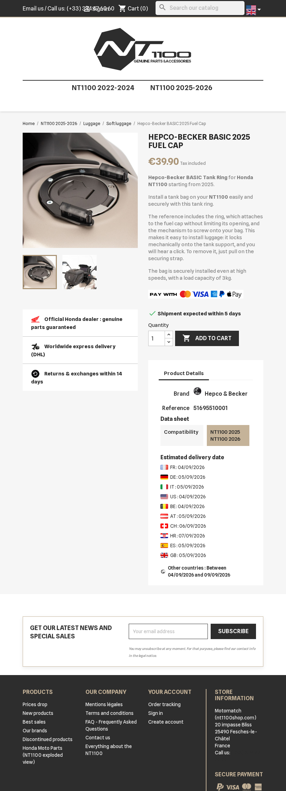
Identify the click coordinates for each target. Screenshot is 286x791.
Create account (165, 722)
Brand (181, 393)
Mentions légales (104, 704)
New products (38, 713)
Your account (169, 692)
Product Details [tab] (184, 373)
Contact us (97, 737)
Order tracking (164, 704)
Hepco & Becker (226, 393)
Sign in (155, 713)
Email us (33, 8)
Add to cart (207, 338)
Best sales (34, 722)
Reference (175, 408)
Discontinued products (48, 739)
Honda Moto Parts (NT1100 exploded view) (43, 755)
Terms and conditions (109, 713)
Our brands (35, 730)
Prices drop (35, 704)
